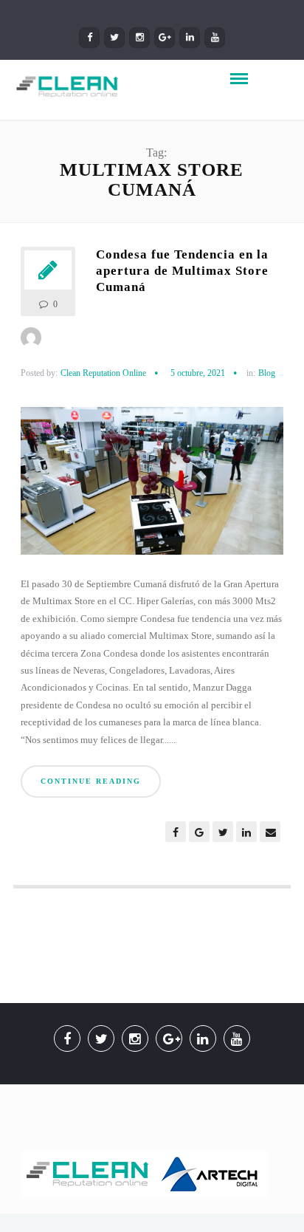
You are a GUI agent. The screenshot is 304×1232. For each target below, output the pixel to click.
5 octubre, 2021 (197, 373)
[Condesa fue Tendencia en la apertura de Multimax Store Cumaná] (152, 486)
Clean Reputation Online (103, 373)
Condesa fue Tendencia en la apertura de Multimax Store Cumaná (182, 270)
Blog (266, 373)
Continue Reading (91, 781)
